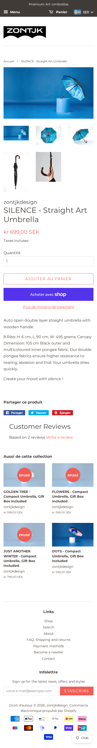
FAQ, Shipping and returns (48, 640)
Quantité (12, 253)
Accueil (9, 61)
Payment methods (48, 646)
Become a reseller (48, 652)
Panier (61, 12)
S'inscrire (76, 691)
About (49, 633)
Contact (48, 658)
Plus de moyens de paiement (48, 307)
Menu (14, 12)
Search (48, 627)
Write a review (59, 437)
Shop (48, 621)
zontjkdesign (57, 705)
